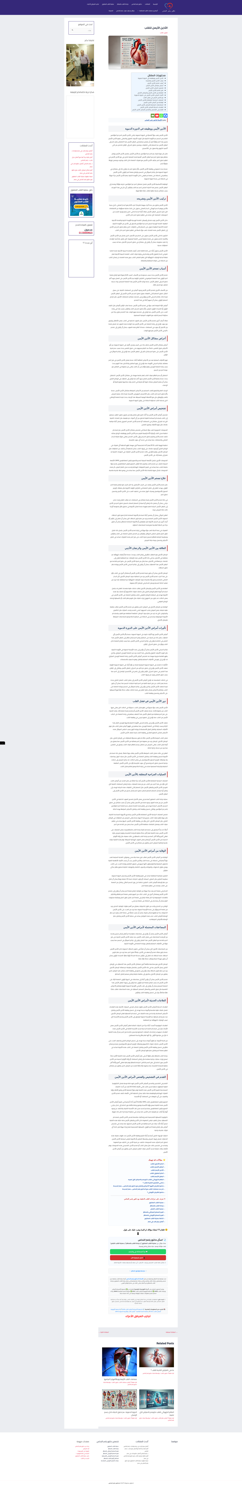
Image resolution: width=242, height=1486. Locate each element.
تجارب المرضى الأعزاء (93, 4)
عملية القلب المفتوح (108, 4)
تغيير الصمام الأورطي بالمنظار (111, 1453)
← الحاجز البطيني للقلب (157, 1173)
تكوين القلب (164, 32)
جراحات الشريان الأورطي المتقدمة (110, 1460)
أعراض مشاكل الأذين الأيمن (154, 85)
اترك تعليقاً (171, 1373)
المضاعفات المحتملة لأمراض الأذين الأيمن (150, 105)
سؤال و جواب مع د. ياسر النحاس (125, 10)
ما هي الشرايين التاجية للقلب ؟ (162, 1370)
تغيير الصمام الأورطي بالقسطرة (110, 1456)
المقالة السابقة (172, 1332)
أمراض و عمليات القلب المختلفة (148, 10)
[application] (138, 10)
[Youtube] (157, 116)
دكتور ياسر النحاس (136, 4)
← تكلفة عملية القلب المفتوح (154, 1218)
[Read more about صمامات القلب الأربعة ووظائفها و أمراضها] (119, 1361)
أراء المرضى (86, 1448)
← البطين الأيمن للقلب (157, 1166)
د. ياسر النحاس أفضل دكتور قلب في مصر (137, 1453)
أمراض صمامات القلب (124, 1382)
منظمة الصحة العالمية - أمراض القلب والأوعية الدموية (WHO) (131, 1311)
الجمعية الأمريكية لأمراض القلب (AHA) (132, 1309)
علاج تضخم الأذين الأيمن (155, 90)
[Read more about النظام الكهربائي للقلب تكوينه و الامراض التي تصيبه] (156, 1399)
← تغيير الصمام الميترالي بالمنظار (154, 1212)
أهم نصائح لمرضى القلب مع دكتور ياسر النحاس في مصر (136, 1457)
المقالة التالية (104, 1332)
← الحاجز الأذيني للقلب (157, 1163)
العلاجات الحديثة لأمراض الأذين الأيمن (151, 107)
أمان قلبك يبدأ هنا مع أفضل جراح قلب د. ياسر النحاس (136, 1449)
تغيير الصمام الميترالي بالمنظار (111, 1451)
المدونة (111, 10)
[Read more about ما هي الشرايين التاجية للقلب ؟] (156, 1357)
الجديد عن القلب (85, 1458)
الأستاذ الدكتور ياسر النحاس (153, 120)
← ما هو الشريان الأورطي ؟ (156, 1192)
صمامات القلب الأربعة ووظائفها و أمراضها (120, 1379)
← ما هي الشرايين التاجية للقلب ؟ (154, 1182)
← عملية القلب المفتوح (157, 1202)
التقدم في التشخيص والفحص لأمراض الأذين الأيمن (147, 109)
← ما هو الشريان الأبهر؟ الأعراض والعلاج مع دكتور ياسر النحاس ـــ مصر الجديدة (139, 1185)
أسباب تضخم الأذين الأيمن (155, 83)
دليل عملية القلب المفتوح (82, 1456)
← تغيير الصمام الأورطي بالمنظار (154, 1215)
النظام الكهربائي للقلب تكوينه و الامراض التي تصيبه (156, 1413)
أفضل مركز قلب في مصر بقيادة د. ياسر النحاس (136, 1446)
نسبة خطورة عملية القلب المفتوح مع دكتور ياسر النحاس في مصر (136, 1461)
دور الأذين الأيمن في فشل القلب (153, 97)
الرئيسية (155, 4)
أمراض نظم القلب (162, 1418)
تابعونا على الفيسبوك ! (83, 1451)
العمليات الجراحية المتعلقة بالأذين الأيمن (150, 100)
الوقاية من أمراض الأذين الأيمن (153, 102)
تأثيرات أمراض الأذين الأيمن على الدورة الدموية (148, 95)
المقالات (147, 4)
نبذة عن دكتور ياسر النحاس (82, 1446)
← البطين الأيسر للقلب (157, 1176)
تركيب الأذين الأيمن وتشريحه (154, 81)
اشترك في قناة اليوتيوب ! (82, 1453)
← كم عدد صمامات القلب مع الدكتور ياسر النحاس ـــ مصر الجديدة (143, 1189)
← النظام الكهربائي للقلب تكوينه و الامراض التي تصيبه (146, 1179)
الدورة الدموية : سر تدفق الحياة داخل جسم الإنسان (120, 1413)
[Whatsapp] (161, 116)
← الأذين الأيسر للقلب (158, 1170)
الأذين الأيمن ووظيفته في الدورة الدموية (150, 78)
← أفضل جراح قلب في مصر (156, 1221)
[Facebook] (165, 116)
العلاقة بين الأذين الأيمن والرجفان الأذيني (150, 93)
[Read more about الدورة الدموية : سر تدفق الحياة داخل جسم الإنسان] (119, 1399)
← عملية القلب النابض (157, 1208)
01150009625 (85, 232)
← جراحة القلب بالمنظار (157, 1205)
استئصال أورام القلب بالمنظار (111, 1458)
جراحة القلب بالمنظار (122, 4)
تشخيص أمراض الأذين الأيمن (154, 88)
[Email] (153, 116)
